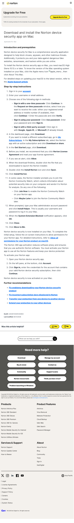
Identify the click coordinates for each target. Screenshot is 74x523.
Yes (55, 326)
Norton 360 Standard (8, 412)
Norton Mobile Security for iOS (12, 434)
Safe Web (40, 423)
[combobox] (37, 339)
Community (41, 454)
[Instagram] (7, 475)
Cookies (5, 499)
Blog (38, 451)
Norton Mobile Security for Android (13, 430)
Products (6, 404)
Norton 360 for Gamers (9, 423)
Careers (5, 496)
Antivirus (40, 409)
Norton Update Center (9, 451)
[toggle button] (3, 3)
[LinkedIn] (12, 475)
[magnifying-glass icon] (55, 339)
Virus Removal (42, 412)
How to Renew (6, 454)
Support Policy (7, 492)
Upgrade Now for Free (60, 17)
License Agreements (9, 485)
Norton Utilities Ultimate (9, 437)
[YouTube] (22, 476)
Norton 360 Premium (8, 419)
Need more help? (37, 350)
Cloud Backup (42, 419)
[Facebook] (17, 475)
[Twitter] (2, 475)
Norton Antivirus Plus (8, 409)
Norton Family (6, 426)
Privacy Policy (7, 488)
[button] (12, 3)
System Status (7, 503)
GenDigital (40, 465)
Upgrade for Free (14, 12)
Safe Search (41, 426)
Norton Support (6, 447)
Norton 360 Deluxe (8, 416)
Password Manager (43, 430)
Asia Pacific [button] (69, 475)
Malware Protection (44, 416)
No (68, 326)
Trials (39, 458)
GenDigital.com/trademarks (40, 397)
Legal (4, 481)
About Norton (42, 447)
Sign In (39, 461)
